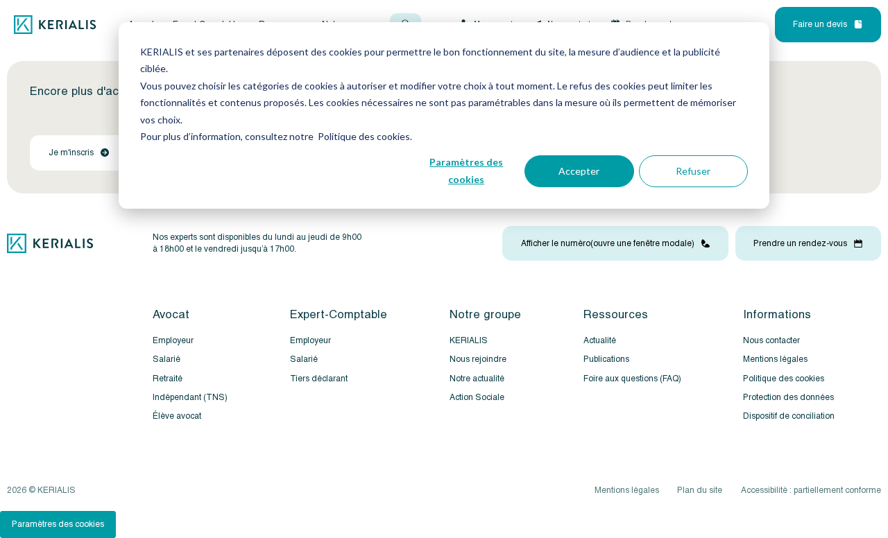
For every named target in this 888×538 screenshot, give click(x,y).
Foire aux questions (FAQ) (632, 378)
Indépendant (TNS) (190, 397)
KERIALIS (469, 340)
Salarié (166, 359)
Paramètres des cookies (466, 170)
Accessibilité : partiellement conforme (811, 490)
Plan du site (699, 490)
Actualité (599, 340)
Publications (606, 359)
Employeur (173, 340)
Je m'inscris (71, 152)
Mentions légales (775, 359)
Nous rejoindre (478, 359)
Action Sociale (477, 397)
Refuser (693, 171)
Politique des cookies (783, 378)
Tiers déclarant (319, 378)
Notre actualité (477, 378)
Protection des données (788, 397)
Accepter (578, 171)
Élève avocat (177, 416)
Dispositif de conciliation (789, 416)
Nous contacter (771, 340)
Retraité (167, 378)
